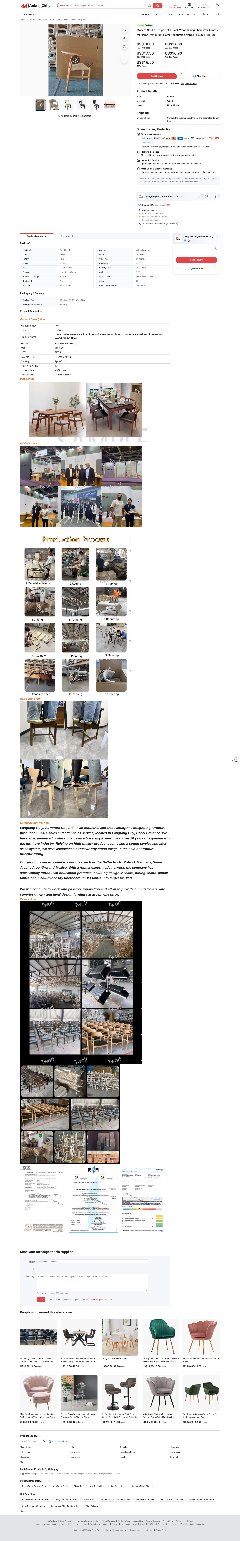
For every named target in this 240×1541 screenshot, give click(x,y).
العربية (134, 1524)
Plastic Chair (25, 1447)
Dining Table (79, 1486)
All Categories (30, 14)
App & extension (186, 14)
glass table (174, 1447)
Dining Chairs (63, 20)
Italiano (106, 1524)
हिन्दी (157, 1524)
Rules (218, 14)
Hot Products (52, 1521)
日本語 (150, 1524)
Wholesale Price (124, 1521)
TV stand (174, 1457)
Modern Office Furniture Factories (115, 1499)
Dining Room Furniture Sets (34, 1486)
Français (84, 1524)
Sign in (217, 7)
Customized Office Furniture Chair (65, 1506)
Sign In (141, 223)
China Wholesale (108, 1521)
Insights (190, 1521)
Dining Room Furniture (46, 20)
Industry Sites (138, 1521)
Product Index (168, 1521)
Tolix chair (124, 1447)
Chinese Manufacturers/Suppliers (86, 1521)
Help (170, 14)
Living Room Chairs (60, 1486)
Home (22, 20)
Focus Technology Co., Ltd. (102, 1530)
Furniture (31, 20)
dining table (75, 1452)
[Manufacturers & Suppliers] (35, 6)
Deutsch (115, 1524)
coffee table (25, 1452)
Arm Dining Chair (97, 1486)
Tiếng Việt (183, 1524)
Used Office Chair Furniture (171, 1499)
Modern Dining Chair (78, 20)
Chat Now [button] (201, 76)
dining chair (175, 1452)
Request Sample (189, 83)
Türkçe (174, 1524)
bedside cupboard (127, 1452)
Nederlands (125, 1524)
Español (64, 1524)
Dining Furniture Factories (66, 1499)
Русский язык (95, 1524)
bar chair (124, 1457)
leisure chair (75, 1457)
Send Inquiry (157, 76)
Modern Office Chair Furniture (201, 1499)
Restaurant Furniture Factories (35, 1499)
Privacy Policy (161, 1530)
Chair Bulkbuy (92, 1506)
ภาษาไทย (165, 1524)
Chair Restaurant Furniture (33, 1506)
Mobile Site (180, 1521)
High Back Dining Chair (141, 1486)
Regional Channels (153, 1521)
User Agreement (136, 1530)
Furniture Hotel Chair (145, 1499)
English (55, 1524)
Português (74, 1524)
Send (41, 1299)
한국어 (142, 1524)
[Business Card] (216, 248)
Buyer (156, 14)
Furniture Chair (89, 1499)
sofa (72, 1447)
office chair (24, 1457)
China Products (66, 1521)
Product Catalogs (59, 1441)
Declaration (148, 1530)
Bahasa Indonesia (197, 1524)
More (22, 1511)
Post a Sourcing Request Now (97, 1299)
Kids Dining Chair (118, 1486)
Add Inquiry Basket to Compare (76, 115)
